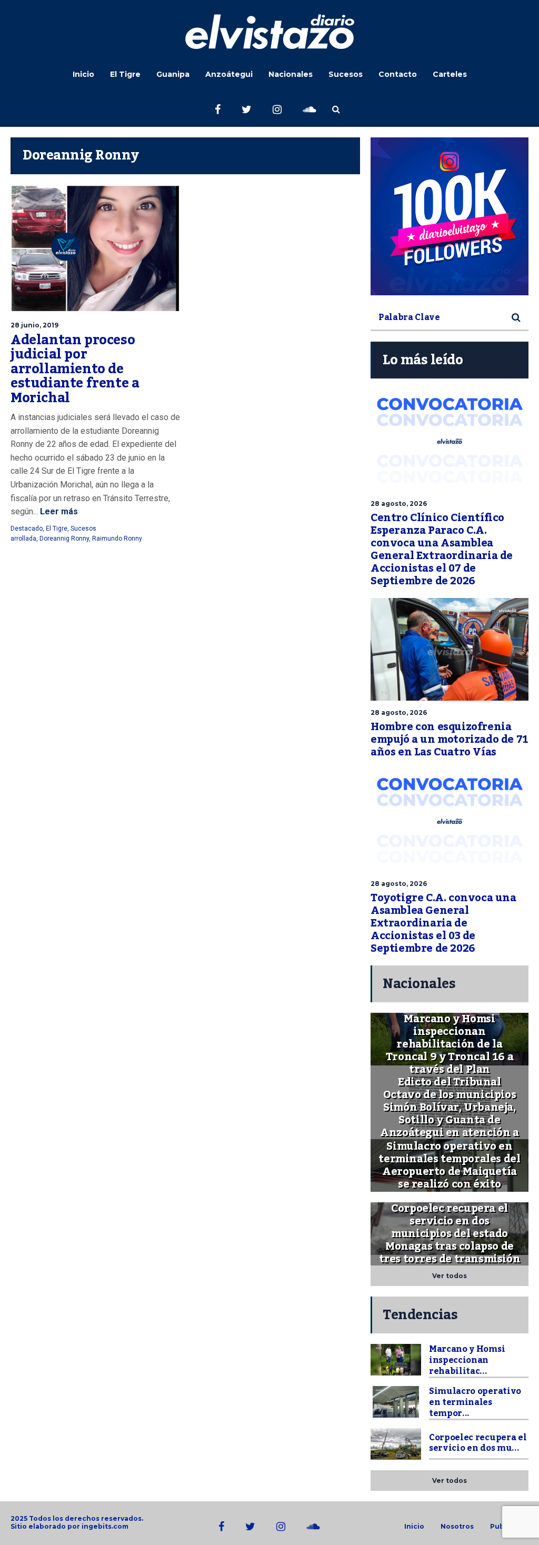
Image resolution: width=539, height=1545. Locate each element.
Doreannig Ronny (64, 538)
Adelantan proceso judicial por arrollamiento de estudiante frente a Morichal (75, 369)
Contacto (397, 74)
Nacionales (290, 74)
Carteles (450, 74)
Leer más (58, 511)
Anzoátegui (229, 74)
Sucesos (345, 74)
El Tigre (125, 74)
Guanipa (172, 74)
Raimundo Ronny (117, 538)
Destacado (27, 528)
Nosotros (457, 1526)
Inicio (83, 74)
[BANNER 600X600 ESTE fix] (449, 216)
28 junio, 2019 (34, 325)
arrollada (23, 538)
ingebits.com (105, 1526)
